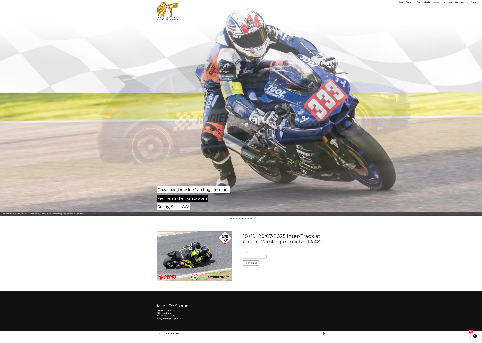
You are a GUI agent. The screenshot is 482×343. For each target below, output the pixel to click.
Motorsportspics (171, 333)
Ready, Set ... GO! (173, 206)
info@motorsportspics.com (170, 318)
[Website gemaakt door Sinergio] (324, 334)
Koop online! (251, 263)
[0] (475, 335)
